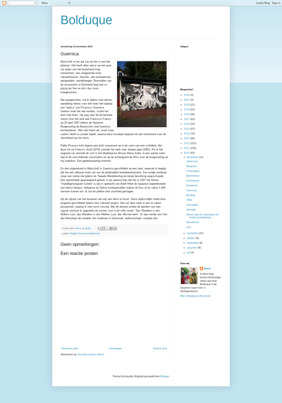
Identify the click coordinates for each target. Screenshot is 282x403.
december (193, 157)
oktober (191, 238)
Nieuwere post (70, 348)
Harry (207, 268)
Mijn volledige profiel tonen (195, 296)
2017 (187, 119)
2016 (187, 123)
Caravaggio (193, 171)
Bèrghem (191, 166)
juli (189, 252)
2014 (187, 133)
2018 (187, 114)
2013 (187, 138)
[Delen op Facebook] (111, 228)
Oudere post (160, 348)
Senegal (191, 209)
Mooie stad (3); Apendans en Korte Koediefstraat (202, 216)
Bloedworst (192, 222)
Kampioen (192, 185)
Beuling (190, 195)
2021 (187, 99)
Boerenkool (192, 175)
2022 (187, 95)
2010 (187, 152)
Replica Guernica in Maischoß (85, 233)
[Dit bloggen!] (103, 228)
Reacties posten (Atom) (91, 354)
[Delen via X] (107, 228)
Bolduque (86, 20)
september (193, 242)
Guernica (191, 190)
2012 (187, 143)
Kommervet (192, 180)
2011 (187, 148)
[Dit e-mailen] (99, 228)
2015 (187, 128)
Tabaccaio (192, 161)
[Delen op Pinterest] (115, 228)
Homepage (115, 348)
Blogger (164, 376)
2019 (187, 109)
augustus (192, 247)
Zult (188, 227)
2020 (187, 104)
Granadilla (192, 204)
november (193, 233)
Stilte (189, 200)
